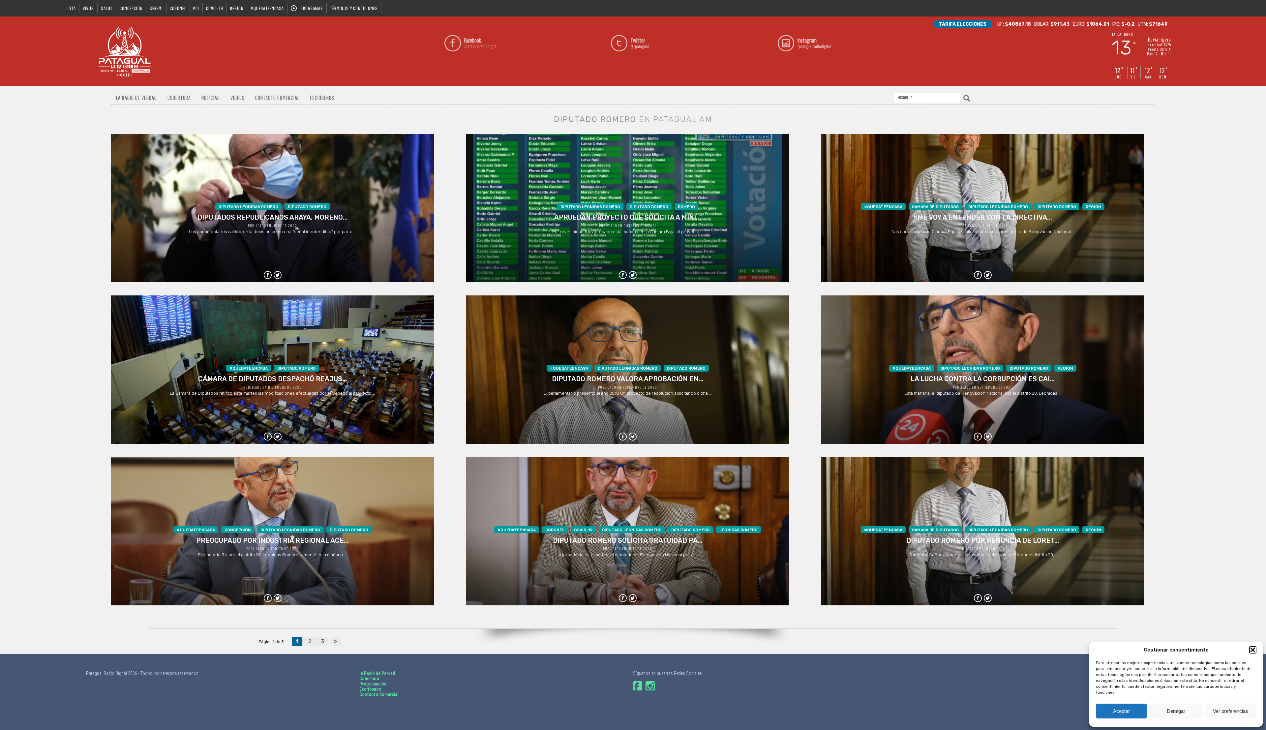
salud (107, 8)
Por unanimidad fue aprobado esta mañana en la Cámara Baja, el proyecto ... (627, 219)
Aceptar (1121, 711)
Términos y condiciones (354, 8)
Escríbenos (322, 97)
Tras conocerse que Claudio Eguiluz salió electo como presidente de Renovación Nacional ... (982, 219)
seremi (156, 8)
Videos (237, 97)
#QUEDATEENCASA (267, 8)
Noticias (210, 97)
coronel (178, 8)
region (237, 8)
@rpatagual (640, 43)
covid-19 (214, 8)
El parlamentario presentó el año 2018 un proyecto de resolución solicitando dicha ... (628, 381)
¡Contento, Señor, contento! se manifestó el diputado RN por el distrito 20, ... (982, 542)
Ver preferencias (1230, 711)
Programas (312, 8)
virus (88, 8)
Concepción (131, 8)
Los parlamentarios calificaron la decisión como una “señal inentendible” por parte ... (272, 219)
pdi (196, 8)
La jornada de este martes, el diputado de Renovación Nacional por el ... (627, 542)
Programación (372, 683)
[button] (1253, 650)
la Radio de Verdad (377, 673)
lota (71, 8)
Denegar (1176, 711)
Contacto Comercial (277, 97)
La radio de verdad (136, 97)
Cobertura (179, 97)
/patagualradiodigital (480, 43)
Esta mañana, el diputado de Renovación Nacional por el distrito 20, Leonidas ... (982, 381)
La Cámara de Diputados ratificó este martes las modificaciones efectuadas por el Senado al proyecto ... (272, 381)
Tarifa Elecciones (962, 24)
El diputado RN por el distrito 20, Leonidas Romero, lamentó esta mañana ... (272, 542)
